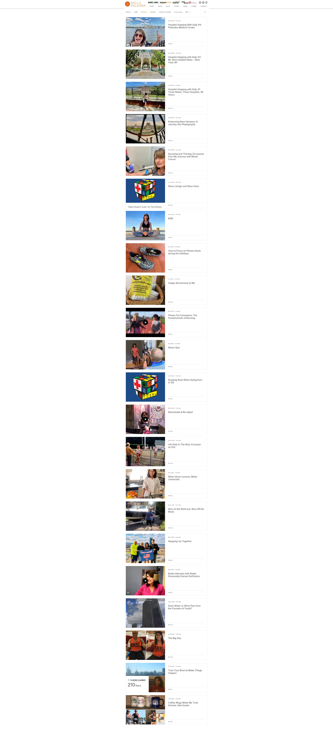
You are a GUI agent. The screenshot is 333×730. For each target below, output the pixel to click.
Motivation (144, 12)
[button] (205, 12)
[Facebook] (200, 2)
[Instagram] (203, 2)
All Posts (128, 12)
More (187, 12)
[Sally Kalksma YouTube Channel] (206, 2)
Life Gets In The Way (165, 12)
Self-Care (153, 12)
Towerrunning (178, 12)
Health (136, 12)
